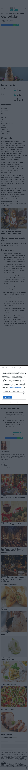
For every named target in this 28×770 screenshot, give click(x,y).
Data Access (14, 402)
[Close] (25, 368)
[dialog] (14, 385)
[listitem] (14, 391)
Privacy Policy (21, 402)
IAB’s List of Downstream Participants (15, 387)
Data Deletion (6, 402)
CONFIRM (7, 397)
